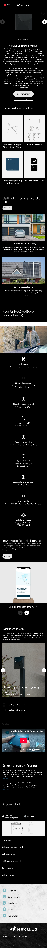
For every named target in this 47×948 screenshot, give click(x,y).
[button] (43, 5)
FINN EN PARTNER (23, 94)
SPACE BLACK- (24, 40)
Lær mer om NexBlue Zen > (23, 100)
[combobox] (6, 5)
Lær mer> (5, 779)
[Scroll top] (44, 945)
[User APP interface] (23, 582)
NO (8, 5)
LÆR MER (7, 208)
